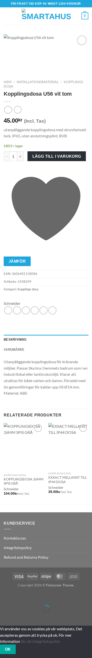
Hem (8, 82)
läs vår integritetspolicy (40, 641)
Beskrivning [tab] (15, 339)
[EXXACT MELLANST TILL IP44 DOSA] (68, 446)
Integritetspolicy (18, 547)
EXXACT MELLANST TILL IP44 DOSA (67, 480)
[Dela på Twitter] (26, 310)
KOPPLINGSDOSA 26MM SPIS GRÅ (23, 481)
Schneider (12, 303)
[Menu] (7, 16)
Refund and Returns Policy (26, 557)
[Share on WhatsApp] (8, 310)
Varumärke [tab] (14, 349)
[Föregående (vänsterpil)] (5, 617)
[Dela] (33, 596)
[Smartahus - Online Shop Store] (46, 16)
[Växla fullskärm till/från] (19, 596)
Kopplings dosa (28, 289)
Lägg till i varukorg (56, 156)
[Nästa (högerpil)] (19, 617)
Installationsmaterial (38, 82)
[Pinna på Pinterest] (43, 310)
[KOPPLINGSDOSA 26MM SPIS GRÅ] (24, 447)
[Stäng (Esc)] (47, 596)
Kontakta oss (15, 538)
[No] (24, 649)
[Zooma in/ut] (5, 596)
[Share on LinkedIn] (52, 310)
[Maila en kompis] (35, 310)
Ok (8, 649)
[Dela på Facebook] (17, 310)
